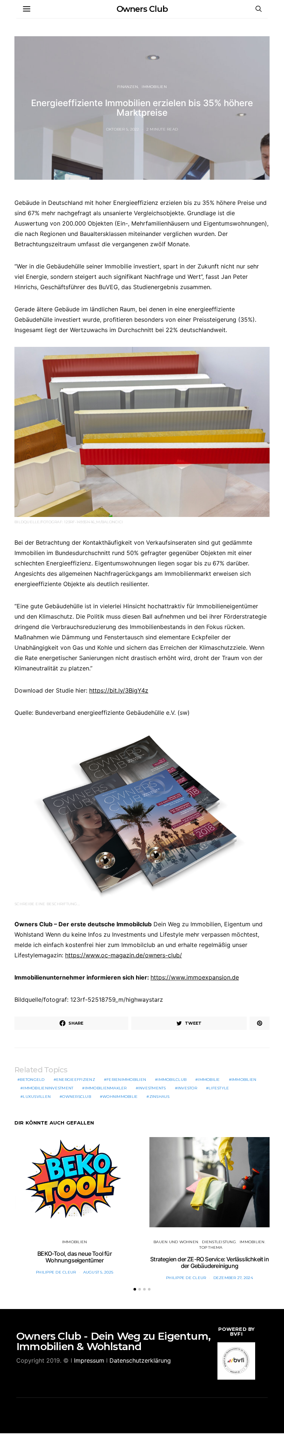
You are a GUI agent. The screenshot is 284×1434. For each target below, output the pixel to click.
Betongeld (32, 1079)
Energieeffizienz (75, 1079)
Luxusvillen (37, 1096)
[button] (134, 1289)
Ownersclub (76, 1096)
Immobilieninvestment (48, 1088)
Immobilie (209, 1079)
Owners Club (142, 9)
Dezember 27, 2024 (233, 1277)
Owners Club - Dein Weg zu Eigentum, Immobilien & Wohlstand (113, 1341)
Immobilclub (172, 1079)
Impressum (89, 1360)
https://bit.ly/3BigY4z (118, 690)
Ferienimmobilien (126, 1079)
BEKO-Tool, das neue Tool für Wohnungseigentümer (74, 1257)
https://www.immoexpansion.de (195, 977)
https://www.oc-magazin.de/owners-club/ (123, 955)
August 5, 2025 (98, 1272)
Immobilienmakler (106, 1088)
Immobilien (154, 86)
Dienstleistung (219, 1241)
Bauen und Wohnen (175, 1241)
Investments (152, 1088)
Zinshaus (159, 1096)
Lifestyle (219, 1088)
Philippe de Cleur (56, 1272)
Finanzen (127, 86)
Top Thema (210, 1247)
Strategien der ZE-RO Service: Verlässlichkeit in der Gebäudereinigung (209, 1262)
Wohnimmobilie (120, 1096)
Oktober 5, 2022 (122, 129)
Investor (187, 1088)
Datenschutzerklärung (140, 1360)
